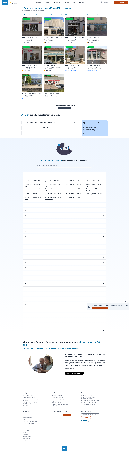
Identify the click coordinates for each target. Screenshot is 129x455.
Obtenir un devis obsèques (73, 373)
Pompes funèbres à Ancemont (32, 193)
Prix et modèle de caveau (57, 397)
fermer (126, 301)
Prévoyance (57, 2)
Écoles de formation (27, 438)
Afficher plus (64, 108)
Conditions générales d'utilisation (30, 421)
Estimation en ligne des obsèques (91, 414)
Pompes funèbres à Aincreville (32, 180)
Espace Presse (26, 440)
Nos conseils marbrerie (57, 395)
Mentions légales (26, 425)
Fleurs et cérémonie (70, 2)
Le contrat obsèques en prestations (89, 402)
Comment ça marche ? (27, 417)
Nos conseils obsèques (28, 395)
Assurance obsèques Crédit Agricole (89, 404)
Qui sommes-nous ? (27, 415)
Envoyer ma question (88, 133)
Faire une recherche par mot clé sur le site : (61, 412)
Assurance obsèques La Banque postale (90, 400)
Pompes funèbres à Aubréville (73, 189)
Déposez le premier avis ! (70, 70)
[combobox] (107, 2)
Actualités (82, 2)
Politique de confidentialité (28, 423)
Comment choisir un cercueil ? (29, 397)
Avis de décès (26, 405)
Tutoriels (24, 432)
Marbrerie (47, 2)
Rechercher (67, 415)
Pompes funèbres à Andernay (73, 197)
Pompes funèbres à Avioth (72, 180)
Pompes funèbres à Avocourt (32, 189)
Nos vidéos (25, 428)
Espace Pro (25, 434)
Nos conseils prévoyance (86, 395)
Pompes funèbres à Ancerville (73, 184)
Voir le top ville (26, 413)
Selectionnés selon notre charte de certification (33, 10)
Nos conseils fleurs (27, 430)
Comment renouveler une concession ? (60, 399)
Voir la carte (67, 8)
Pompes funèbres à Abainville (73, 193)
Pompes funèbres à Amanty (93, 180)
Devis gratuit (86, 417)
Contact (24, 419)
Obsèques (38, 2)
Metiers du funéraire (27, 436)
